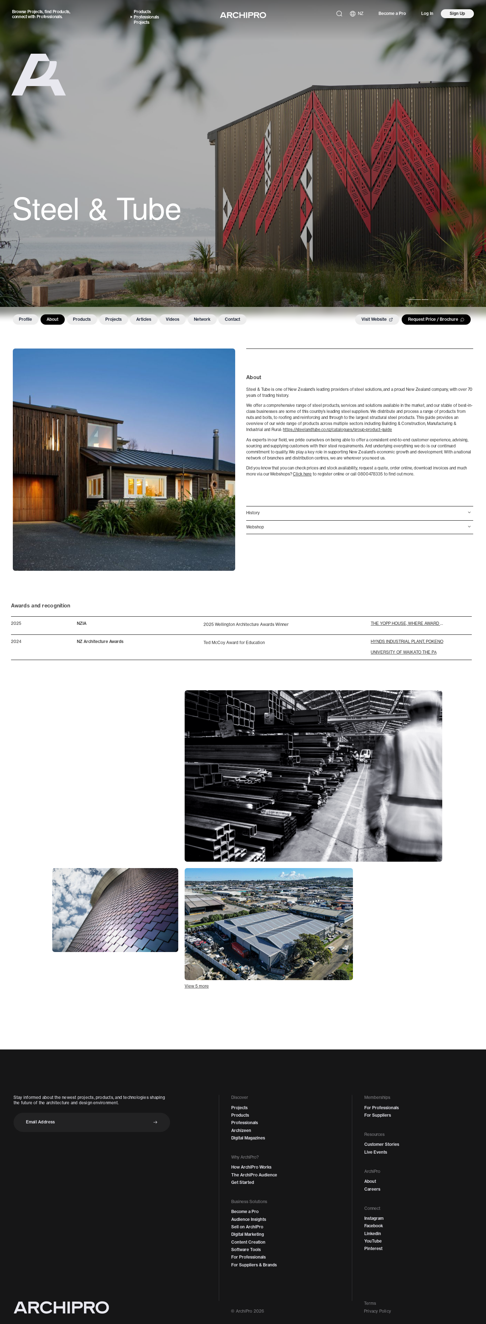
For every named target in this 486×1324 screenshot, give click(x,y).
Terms (370, 1303)
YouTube (373, 1241)
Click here (302, 474)
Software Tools (246, 1249)
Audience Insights (248, 1219)
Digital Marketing (247, 1234)
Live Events (375, 1152)
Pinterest (373, 1248)
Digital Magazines (248, 1138)
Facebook (373, 1225)
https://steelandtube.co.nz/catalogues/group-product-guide (337, 429)
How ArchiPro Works (251, 1167)
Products (61, 11)
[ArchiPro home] (243, 15)
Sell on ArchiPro (247, 1226)
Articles (143, 319)
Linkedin (372, 1233)
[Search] (339, 14)
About (52, 319)
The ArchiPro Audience (254, 1175)
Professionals (49, 16)
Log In (427, 13)
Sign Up (457, 13)
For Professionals (248, 1257)
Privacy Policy (377, 1311)
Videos (172, 319)
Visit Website (374, 319)
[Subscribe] (155, 1122)
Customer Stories (381, 1144)
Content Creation (248, 1242)
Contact (232, 319)
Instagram (374, 1218)
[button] (360, 513)
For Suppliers (377, 1115)
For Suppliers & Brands (254, 1264)
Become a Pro (392, 13)
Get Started (242, 1182)
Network (202, 319)
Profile (25, 319)
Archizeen (241, 1130)
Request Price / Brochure (433, 319)
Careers (372, 1189)
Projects (35, 11)
